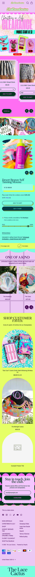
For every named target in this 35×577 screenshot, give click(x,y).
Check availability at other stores (11, 220)
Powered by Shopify (22, 545)
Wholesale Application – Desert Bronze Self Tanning (15, 238)
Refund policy (23, 536)
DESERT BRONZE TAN (7, 530)
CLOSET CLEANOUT (8, 538)
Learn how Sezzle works (25, 527)
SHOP (4, 526)
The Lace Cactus (11, 545)
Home (21, 521)
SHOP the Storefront (8, 541)
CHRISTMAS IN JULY (8, 524)
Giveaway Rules (24, 524)
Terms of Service (24, 534)
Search (22, 531)
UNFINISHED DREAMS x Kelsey (7, 535)
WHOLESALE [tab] (6, 233)
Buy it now (17, 208)
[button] (27, 3)
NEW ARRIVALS (7, 521)
